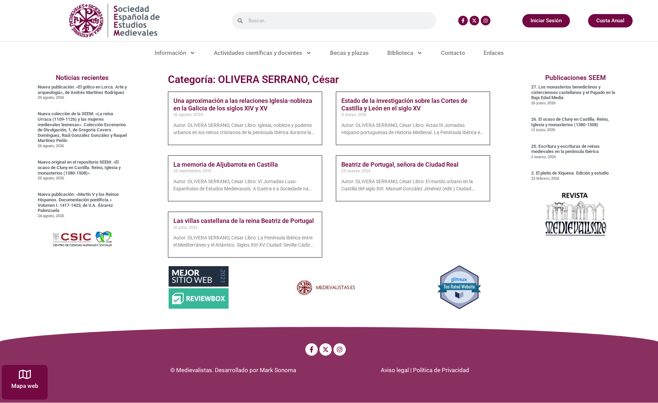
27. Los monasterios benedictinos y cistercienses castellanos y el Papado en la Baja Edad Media (573, 92)
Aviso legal (395, 370)
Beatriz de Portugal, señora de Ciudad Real (400, 164)
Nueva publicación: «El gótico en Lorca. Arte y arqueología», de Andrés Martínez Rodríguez (82, 89)
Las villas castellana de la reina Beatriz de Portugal (243, 220)
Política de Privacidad (441, 370)
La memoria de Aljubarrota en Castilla (225, 164)
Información (170, 52)
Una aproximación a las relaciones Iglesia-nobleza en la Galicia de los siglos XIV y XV (242, 104)
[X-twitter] (474, 20)
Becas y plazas (349, 52)
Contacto (453, 52)
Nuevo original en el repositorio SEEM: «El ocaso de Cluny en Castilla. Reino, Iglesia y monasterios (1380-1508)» (79, 167)
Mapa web (24, 385)
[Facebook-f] (463, 20)
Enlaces (494, 52)
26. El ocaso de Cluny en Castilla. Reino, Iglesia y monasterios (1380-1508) (570, 122)
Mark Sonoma (278, 370)
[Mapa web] (25, 374)
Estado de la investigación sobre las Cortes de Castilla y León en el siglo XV (404, 104)
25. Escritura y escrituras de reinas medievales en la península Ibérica (565, 149)
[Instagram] (485, 20)
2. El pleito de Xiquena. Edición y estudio (570, 173)
